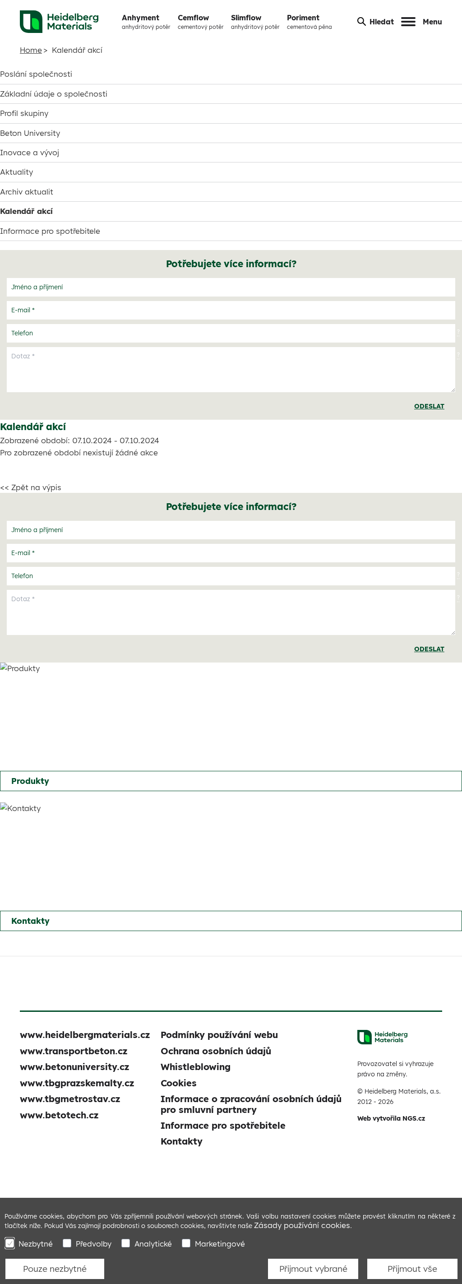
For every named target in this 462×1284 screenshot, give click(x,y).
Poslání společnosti (36, 74)
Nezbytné (35, 1243)
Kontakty (30, 921)
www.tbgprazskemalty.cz (77, 1083)
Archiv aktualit (26, 191)
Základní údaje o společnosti (53, 93)
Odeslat (429, 406)
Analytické (153, 1243)
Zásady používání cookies (302, 1225)
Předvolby (93, 1243)
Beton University (30, 133)
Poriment (309, 21)
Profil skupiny (24, 113)
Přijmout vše (412, 1268)
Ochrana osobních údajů (216, 1051)
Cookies (179, 1083)
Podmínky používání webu (219, 1034)
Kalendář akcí (26, 211)
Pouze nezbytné (55, 1268)
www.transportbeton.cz (73, 1051)
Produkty (30, 781)
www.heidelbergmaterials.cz (85, 1034)
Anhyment (146, 21)
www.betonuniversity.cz (74, 1066)
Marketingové (220, 1243)
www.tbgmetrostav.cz (70, 1098)
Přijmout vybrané (313, 1268)
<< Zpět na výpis (30, 487)
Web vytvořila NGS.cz (391, 1118)
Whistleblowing (196, 1066)
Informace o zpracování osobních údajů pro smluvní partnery (251, 1104)
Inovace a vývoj (29, 152)
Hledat (382, 21)
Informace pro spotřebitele (50, 231)
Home (31, 50)
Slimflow (255, 21)
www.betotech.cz (59, 1115)
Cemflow (201, 21)
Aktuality (16, 171)
